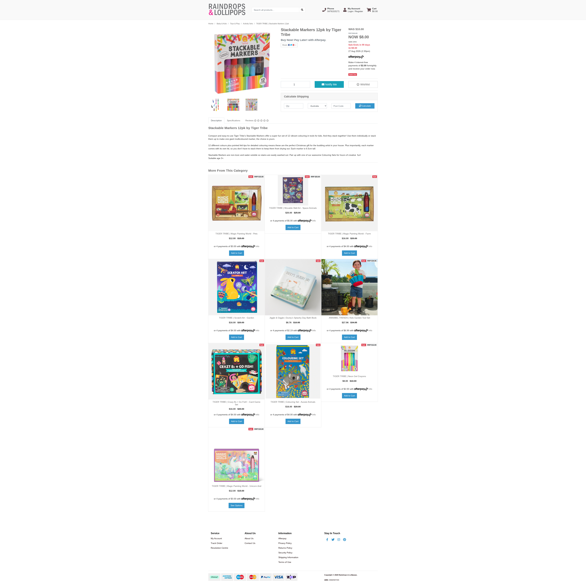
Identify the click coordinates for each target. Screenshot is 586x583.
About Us (249, 538)
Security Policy (285, 552)
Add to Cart (236, 253)
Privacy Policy (285, 543)
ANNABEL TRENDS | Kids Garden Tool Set (349, 318)
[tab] (216, 121)
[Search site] (302, 10)
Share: (285, 45)
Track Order (216, 543)
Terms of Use (284, 562)
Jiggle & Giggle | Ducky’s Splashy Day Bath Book (293, 318)
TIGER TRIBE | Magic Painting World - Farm (349, 233)
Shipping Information (288, 557)
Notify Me (330, 84)
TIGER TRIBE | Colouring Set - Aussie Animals (293, 402)
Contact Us (250, 543)
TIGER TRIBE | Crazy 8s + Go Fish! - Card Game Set (236, 403)
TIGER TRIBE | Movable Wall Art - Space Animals (293, 208)
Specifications (233, 120)
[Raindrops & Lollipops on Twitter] (333, 539)
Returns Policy (285, 548)
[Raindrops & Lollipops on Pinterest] (344, 539)
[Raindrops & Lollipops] (227, 10)
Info (257, 246)
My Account (216, 538)
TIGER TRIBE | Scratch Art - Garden (236, 318)
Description (216, 120)
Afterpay (282, 538)
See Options (236, 505)
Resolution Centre (219, 548)
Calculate (366, 106)
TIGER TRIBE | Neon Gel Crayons (349, 376)
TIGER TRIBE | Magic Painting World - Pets (236, 233)
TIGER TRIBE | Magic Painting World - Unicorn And (236, 486)
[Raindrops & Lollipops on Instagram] (338, 539)
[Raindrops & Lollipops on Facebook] (327, 539)
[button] (331, 10)
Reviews (249, 120)
